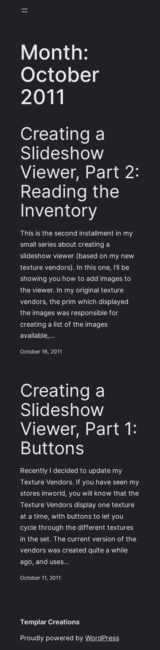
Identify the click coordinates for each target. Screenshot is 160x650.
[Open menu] (24, 10)
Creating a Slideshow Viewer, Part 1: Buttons (78, 419)
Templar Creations (50, 622)
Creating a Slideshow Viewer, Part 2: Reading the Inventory (80, 172)
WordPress (102, 638)
